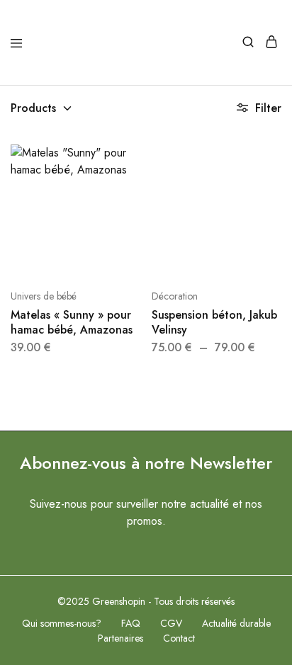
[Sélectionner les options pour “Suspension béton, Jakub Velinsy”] (272, 160)
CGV (171, 623)
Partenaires (120, 638)
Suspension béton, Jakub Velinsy (214, 322)
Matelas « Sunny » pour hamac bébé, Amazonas (72, 322)
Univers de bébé (44, 296)
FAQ (130, 623)
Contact (179, 638)
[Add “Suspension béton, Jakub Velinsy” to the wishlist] (272, 204)
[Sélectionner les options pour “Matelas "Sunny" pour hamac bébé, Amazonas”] (131, 160)
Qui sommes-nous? (61, 623)
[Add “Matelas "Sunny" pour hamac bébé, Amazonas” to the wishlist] (131, 204)
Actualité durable (236, 623)
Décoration (175, 296)
